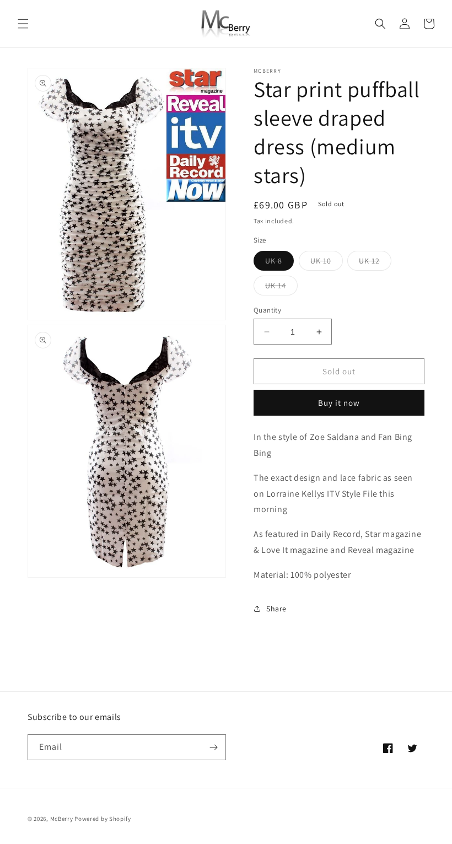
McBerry (61, 819)
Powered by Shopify (102, 819)
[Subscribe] (213, 747)
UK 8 (279, 263)
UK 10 (326, 263)
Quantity (267, 310)
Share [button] (276, 609)
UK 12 (375, 263)
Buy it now (339, 402)
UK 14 (281, 287)
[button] (23, 24)
